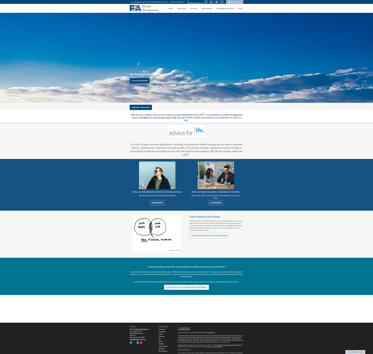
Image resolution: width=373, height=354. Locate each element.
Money (161, 341)
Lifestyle (161, 344)
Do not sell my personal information (213, 346)
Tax (160, 339)
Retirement (162, 329)
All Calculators (163, 351)
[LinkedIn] (211, 2)
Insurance (162, 336)
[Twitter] (206, 2)
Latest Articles (163, 346)
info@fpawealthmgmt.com (195, 3)
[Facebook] (222, 2)
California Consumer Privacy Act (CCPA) (226, 345)
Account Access (236, 2)
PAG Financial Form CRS (184, 329)
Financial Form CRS (185, 328)
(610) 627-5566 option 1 (177, 2)
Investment (162, 332)
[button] (170, 8)
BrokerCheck (211, 332)
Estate (161, 334)
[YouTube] (216, 2)
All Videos (162, 349)
